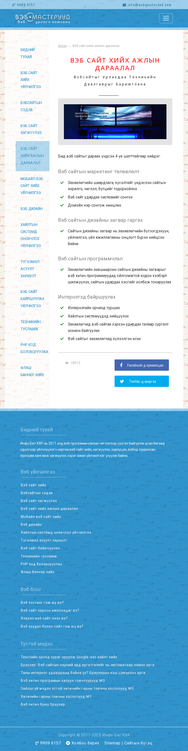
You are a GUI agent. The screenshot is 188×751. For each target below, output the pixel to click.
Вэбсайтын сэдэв (37, 493)
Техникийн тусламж (39, 556)
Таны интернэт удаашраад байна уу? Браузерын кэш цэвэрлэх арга (83, 673)
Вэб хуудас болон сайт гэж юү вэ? (52, 626)
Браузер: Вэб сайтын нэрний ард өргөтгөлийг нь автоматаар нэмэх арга (87, 665)
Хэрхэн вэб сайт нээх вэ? (44, 618)
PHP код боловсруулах (41, 564)
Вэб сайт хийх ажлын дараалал (49, 509)
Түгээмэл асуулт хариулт (30, 269)
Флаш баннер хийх (38, 572)
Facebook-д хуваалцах (145, 365)
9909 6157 (25, 4)
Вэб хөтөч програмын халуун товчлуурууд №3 (63, 681)
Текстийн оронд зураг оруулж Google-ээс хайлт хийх (69, 657)
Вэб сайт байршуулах (40, 548)
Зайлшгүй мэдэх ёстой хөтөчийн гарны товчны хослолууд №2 (77, 688)
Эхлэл (62, 45)
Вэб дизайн (32, 209)
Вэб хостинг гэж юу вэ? (42, 603)
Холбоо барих (85, 743)
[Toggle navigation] (166, 18)
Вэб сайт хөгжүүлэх (39, 501)
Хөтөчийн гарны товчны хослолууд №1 (56, 696)
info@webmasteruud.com (149, 4)
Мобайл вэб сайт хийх (41, 517)
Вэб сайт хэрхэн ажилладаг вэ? (50, 610)
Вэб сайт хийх (33, 485)
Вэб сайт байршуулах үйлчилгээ (32, 299)
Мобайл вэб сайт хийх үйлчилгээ (32, 186)
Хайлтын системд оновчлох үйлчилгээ (56, 532)
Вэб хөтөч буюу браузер (43, 704)
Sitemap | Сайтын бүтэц (129, 743)
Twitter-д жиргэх (142, 381)
